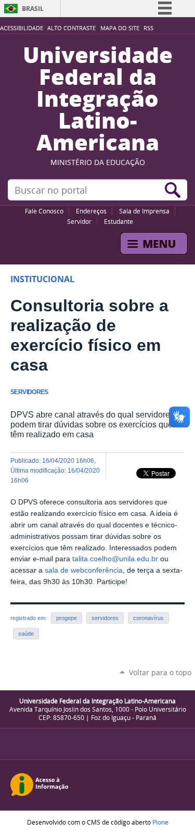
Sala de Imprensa (144, 211)
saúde (26, 633)
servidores (105, 618)
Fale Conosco (44, 211)
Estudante (118, 221)
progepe (66, 618)
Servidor (79, 221)
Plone (160, 822)
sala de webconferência (84, 570)
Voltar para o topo (160, 672)
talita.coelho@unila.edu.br (115, 559)
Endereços (91, 211)
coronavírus (148, 618)
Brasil (33, 8)
